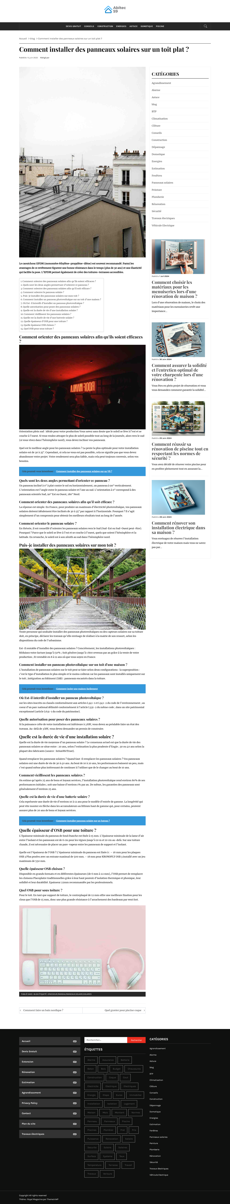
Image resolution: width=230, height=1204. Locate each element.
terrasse (113, 1165)
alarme (91, 1059)
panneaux (70, 994)
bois (103, 1068)
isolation (112, 1103)
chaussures (134, 1068)
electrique (111, 1086)
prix (134, 1130)
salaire (129, 1138)
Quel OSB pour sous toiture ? (39, 328)
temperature (94, 1165)
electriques (130, 1086)
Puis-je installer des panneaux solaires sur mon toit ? (51, 295)
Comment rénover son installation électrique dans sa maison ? (178, 527)
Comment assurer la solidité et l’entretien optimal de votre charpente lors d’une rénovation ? (179, 372)
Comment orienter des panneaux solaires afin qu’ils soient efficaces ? (59, 281)
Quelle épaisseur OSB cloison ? (40, 325)
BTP (154, 111)
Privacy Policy (29, 1103)
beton (90, 1068)
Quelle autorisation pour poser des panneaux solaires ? (51, 306)
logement (129, 1103)
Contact (26, 1113)
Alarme (156, 90)
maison (91, 1112)
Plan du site (28, 1123)
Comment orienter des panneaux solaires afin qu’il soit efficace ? (57, 288)
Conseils (89, 26)
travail (128, 1165)
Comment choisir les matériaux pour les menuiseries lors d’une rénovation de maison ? (174, 289)
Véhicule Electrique (163, 225)
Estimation (158, 168)
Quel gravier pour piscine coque (123, 1010)
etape (106, 1095)
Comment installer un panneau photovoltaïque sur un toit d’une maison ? (62, 299)
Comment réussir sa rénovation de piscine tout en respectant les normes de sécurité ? (180, 451)
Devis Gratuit (73, 26)
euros (119, 1095)
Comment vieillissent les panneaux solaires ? (47, 314)
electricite (92, 1086)
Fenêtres (157, 175)
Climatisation (160, 118)
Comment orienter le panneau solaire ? (43, 292)
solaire (79, 994)
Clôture (156, 125)
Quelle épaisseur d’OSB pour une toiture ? (45, 321)
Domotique (147, 26)
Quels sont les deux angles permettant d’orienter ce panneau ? (56, 285)
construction (94, 1077)
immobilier (136, 1095)
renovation (112, 1138)
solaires (87, 994)
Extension (27, 1061)
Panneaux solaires (162, 182)
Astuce (133, 26)
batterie (125, 1059)
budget (117, 1068)
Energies (121, 26)
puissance (92, 1138)
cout (125, 1077)
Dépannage (158, 147)
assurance (108, 1059)
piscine (126, 1121)
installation (93, 1103)
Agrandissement (161, 83)
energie (91, 1095)
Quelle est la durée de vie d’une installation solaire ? (50, 310)
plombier (108, 1130)
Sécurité (156, 211)
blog (36, 994)
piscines (91, 1130)
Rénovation (158, 204)
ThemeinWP (52, 1199)
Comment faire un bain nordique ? (43, 1010)
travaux (91, 1173)
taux (121, 1156)
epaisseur (52, 994)
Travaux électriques (163, 218)
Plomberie (158, 196)
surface (91, 1156)
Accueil (26, 1041)
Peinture (157, 189)
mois (105, 1112)
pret (122, 1130)
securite (91, 1147)
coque (112, 1077)
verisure (107, 1173)
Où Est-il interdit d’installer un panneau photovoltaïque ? (53, 303)
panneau (62, 994)
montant (119, 1112)
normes (136, 1112)
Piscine (160, 26)
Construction (105, 26)
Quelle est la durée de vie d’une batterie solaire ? (48, 317)
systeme (107, 1156)
